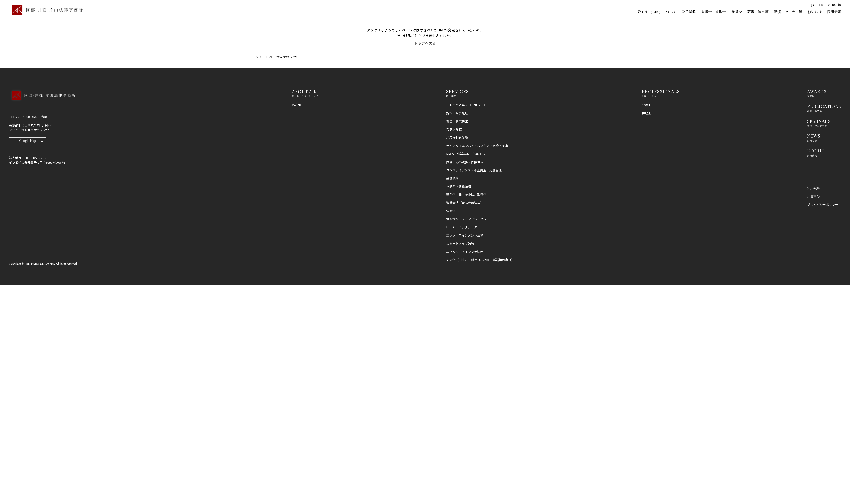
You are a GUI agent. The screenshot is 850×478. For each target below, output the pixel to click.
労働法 (451, 211)
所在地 (296, 105)
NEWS (814, 136)
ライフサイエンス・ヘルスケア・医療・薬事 (477, 145)
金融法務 (452, 178)
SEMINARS (819, 121)
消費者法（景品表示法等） (464, 202)
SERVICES (457, 91)
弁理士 (646, 113)
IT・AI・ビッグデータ (461, 227)
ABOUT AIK (304, 91)
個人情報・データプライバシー (468, 219)
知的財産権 (454, 129)
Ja (813, 5)
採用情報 (834, 12)
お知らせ (815, 12)
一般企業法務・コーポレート (466, 105)
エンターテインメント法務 (464, 235)
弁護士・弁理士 (713, 12)
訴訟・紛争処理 (457, 113)
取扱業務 (689, 12)
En (821, 5)
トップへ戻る (425, 43)
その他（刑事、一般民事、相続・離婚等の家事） (480, 260)
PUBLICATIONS (824, 106)
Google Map (27, 141)
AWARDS (817, 91)
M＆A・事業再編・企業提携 (465, 154)
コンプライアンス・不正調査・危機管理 (474, 170)
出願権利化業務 (457, 137)
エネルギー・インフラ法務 (464, 251)
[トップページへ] (42, 101)
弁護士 (646, 105)
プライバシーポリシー (822, 204)
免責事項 (813, 196)
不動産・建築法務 (458, 186)
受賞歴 (736, 12)
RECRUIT (817, 151)
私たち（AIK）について (657, 12)
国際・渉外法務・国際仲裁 (464, 162)
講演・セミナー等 (788, 12)
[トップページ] (46, 10)
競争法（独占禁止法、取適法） (468, 194)
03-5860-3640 (28, 116)
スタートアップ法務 (460, 243)
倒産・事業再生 (457, 121)
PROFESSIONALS (661, 91)
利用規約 (813, 188)
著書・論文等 (758, 12)
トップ (257, 57)
